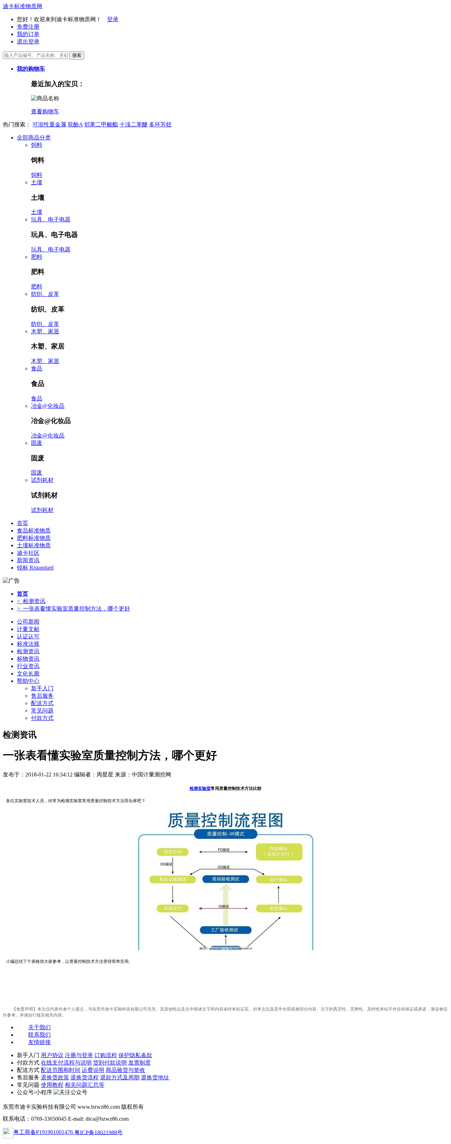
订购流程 (105, 1055)
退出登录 (28, 41)
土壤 (36, 182)
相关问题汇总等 (84, 1085)
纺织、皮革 (45, 294)
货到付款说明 (110, 1063)
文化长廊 (28, 674)
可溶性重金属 (49, 124)
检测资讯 (28, 651)
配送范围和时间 (60, 1070)
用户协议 (52, 1055)
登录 (112, 19)
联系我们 (39, 1035)
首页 (22, 523)
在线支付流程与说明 (66, 1063)
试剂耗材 (42, 480)
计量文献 (28, 629)
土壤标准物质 (34, 545)
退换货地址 (155, 1077)
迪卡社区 (28, 553)
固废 (36, 443)
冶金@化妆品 (47, 406)
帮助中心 (28, 681)
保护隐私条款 (135, 1055)
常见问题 (42, 711)
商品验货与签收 (125, 1070)
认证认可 (28, 636)
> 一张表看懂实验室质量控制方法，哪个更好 (73, 609)
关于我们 (39, 1027)
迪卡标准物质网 (22, 6)
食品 (36, 368)
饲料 (36, 145)
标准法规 (28, 644)
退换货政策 (55, 1077)
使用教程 (52, 1085)
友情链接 (39, 1042)
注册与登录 (79, 1055)
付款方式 (42, 718)
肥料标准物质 (34, 538)
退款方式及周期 (120, 1077)
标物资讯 (28, 659)
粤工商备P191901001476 (43, 1132)
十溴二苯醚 (133, 124)
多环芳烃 (160, 124)
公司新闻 (28, 622)
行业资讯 (28, 666)
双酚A (75, 124)
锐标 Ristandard (35, 568)
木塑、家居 (45, 331)
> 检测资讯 (31, 601)
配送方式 (42, 703)
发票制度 (139, 1063)
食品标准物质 (34, 531)
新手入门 (42, 688)
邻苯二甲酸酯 (101, 124)
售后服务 (42, 696)
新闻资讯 (28, 560)
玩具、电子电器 (50, 219)
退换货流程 (84, 1077)
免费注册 (28, 27)
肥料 (36, 257)
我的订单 (28, 34)
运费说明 (93, 1070)
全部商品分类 (34, 138)
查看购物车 (45, 111)
